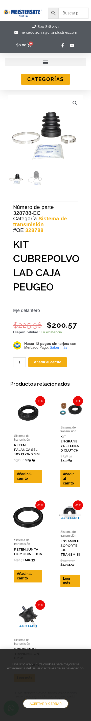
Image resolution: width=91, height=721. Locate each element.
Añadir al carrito (47, 362)
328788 (34, 230)
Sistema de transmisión (40, 221)
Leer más (66, 580)
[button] (45, 62)
